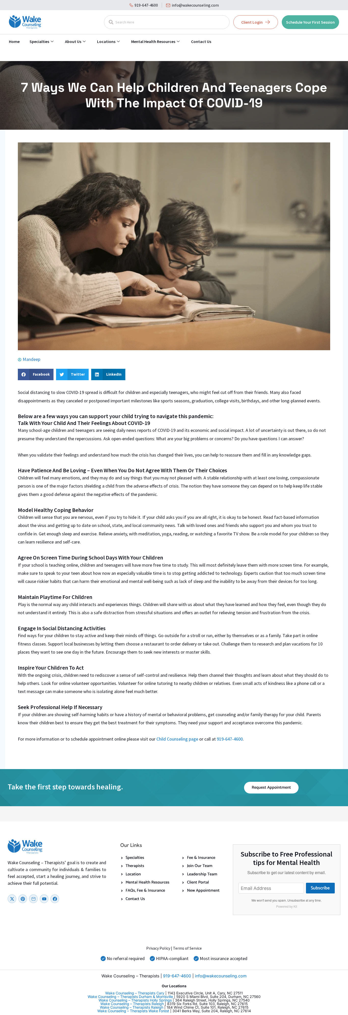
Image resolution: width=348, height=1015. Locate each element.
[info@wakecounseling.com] (168, 5)
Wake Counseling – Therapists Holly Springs (135, 1000)
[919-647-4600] (131, 5)
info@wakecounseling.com (195, 5)
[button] (35, 374)
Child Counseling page (177, 739)
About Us (73, 41)
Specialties (39, 41)
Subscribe (320, 888)
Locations (106, 41)
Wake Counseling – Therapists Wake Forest (133, 1011)
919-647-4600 (146, 5)
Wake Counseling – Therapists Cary (134, 993)
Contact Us (201, 41)
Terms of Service (187, 948)
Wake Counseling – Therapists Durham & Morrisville (130, 996)
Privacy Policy (158, 948)
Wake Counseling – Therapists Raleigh (132, 1004)
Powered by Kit (286, 906)
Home (14, 41)
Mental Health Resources (153, 41)
